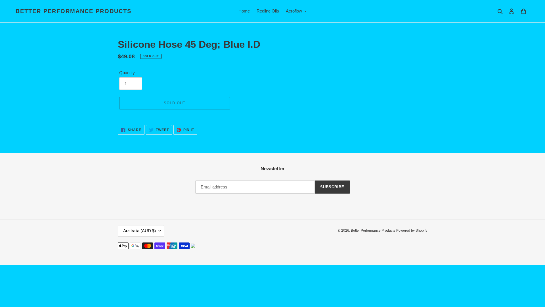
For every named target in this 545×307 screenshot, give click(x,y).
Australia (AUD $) (139, 230)
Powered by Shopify (411, 231)
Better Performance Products (73, 11)
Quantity (127, 72)
